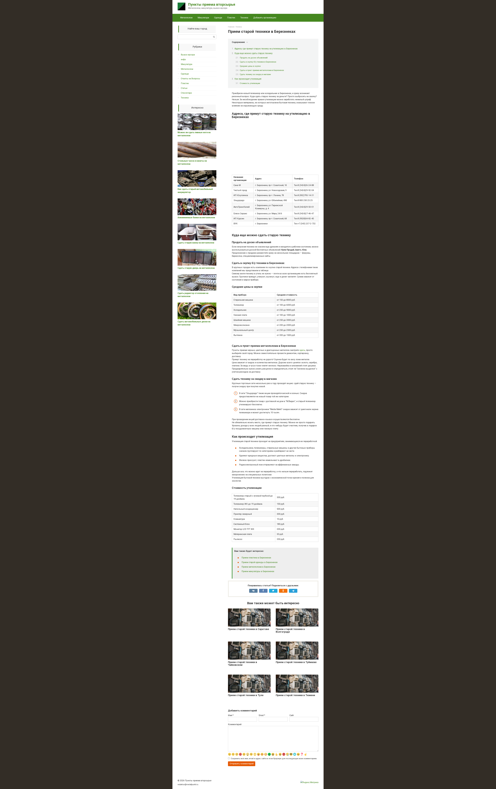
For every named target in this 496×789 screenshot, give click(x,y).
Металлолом (186, 17)
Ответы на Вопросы (190, 78)
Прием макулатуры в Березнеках (258, 571)
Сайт (291, 715)
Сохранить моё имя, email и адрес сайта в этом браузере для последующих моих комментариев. (274, 758)
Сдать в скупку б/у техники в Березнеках (258, 62)
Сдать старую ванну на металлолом (196, 242)
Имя (231, 715)
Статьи (184, 88)
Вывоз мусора (188, 54)
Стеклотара (186, 93)
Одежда (218, 17)
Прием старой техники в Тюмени (295, 695)
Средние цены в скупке (250, 66)
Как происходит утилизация (248, 79)
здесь (302, 350)
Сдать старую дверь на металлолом (196, 268)
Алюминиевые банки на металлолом (196, 217)
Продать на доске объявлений (254, 58)
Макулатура (203, 17)
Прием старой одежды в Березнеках (260, 562)
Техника (244, 17)
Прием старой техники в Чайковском (242, 663)
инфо (183, 59)
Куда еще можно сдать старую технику (254, 53)
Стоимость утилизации (250, 83)
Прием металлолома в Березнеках (259, 567)
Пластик (231, 17)
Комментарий (234, 724)
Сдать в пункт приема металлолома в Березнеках (262, 70)
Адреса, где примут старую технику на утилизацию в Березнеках (266, 48)
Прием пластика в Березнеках (256, 557)
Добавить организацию (264, 17)
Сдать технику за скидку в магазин (255, 74)
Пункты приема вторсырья (211, 4)
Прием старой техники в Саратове (248, 629)
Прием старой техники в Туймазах (296, 662)
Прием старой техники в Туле (246, 695)
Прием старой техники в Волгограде (290, 630)
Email (262, 715)
